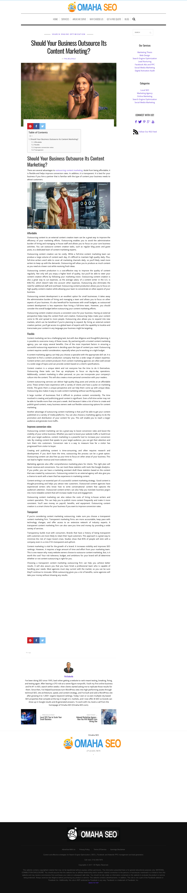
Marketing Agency (145, 93)
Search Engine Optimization (68, 34)
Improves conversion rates (43, 147)
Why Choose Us (96, 19)
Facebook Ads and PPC (145, 64)
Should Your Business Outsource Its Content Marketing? (54, 139)
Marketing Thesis (144, 52)
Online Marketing (144, 96)
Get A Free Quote (114, 19)
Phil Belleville (70, 59)
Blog (127, 19)
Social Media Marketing (145, 67)
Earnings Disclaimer (117, 849)
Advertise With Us (68, 849)
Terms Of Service (100, 849)
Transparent (38, 150)
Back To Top (93, 883)
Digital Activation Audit (145, 70)
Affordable (38, 142)
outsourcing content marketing (68, 170)
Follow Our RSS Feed (148, 131)
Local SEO (144, 90)
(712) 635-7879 (93, 751)
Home (55, 19)
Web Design (145, 55)
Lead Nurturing (144, 61)
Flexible (36, 145)
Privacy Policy (84, 849)
